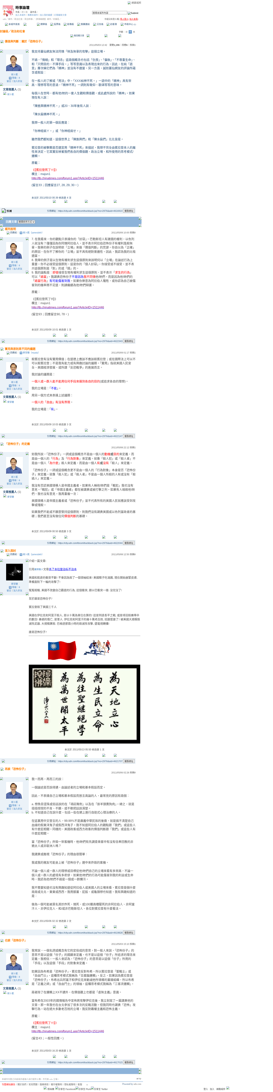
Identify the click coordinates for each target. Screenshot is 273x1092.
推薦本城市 (33, 15)
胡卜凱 (25, 12)
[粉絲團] (45, 1087)
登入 (206, 1089)
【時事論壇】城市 (43, 19)
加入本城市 (20, 15)
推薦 (133, 45)
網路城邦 (136, 2)
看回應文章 (78, 36)
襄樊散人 (38, 569)
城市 (10, 19)
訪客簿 (113, 24)
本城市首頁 (14, 24)
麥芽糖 (10, 402)
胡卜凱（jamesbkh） (33, 232)
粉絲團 (51, 1089)
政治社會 (18, 19)
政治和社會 (18, 31)
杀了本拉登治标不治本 (63, 569)
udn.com (137, 1084)
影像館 (70, 24)
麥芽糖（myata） (31, 352)
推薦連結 (85, 24)
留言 (9, 81)
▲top (138, 1078)
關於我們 (21, 1084)
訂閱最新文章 (60, 15)
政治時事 (29, 19)
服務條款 (44, 1084)
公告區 (99, 24)
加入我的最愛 (46, 15)
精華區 (43, 24)
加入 (212, 1089)
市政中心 (130, 24)
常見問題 (33, 1084)
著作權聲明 (56, 1084)
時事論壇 (22, 8)
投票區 (57, 24)
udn (4, 19)
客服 (80, 1084)
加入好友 (17, 81)
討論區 (30, 24)
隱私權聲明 (69, 1084)
